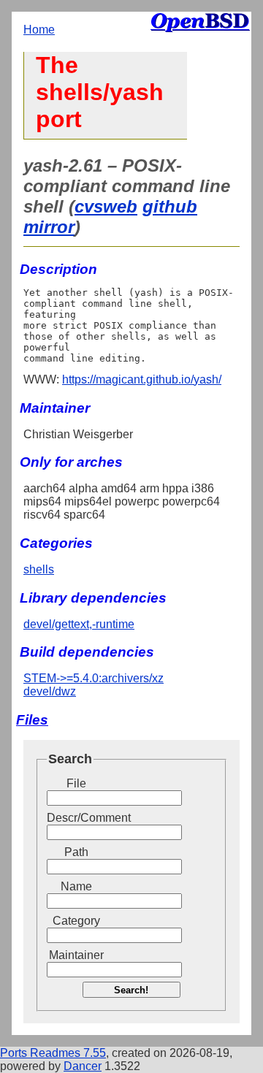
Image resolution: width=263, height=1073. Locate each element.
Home (39, 29)
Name (76, 886)
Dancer (83, 1066)
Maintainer (76, 955)
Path (76, 852)
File (76, 783)
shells (38, 569)
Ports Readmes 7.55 (53, 1053)
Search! (131, 990)
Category (76, 920)
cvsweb (106, 206)
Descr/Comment (76, 818)
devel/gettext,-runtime (78, 624)
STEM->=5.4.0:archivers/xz (93, 678)
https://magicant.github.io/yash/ (141, 379)
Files (32, 720)
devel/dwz (49, 691)
